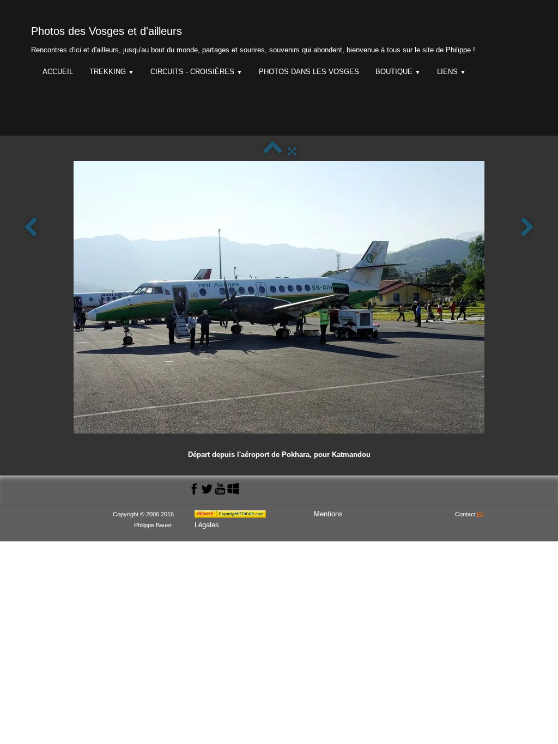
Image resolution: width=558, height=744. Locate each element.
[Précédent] (30, 228)
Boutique (398, 72)
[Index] (272, 151)
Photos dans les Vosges (309, 72)
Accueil (58, 72)
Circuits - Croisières (196, 72)
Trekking (111, 72)
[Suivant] (527, 228)
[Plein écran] (292, 151)
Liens (451, 72)
